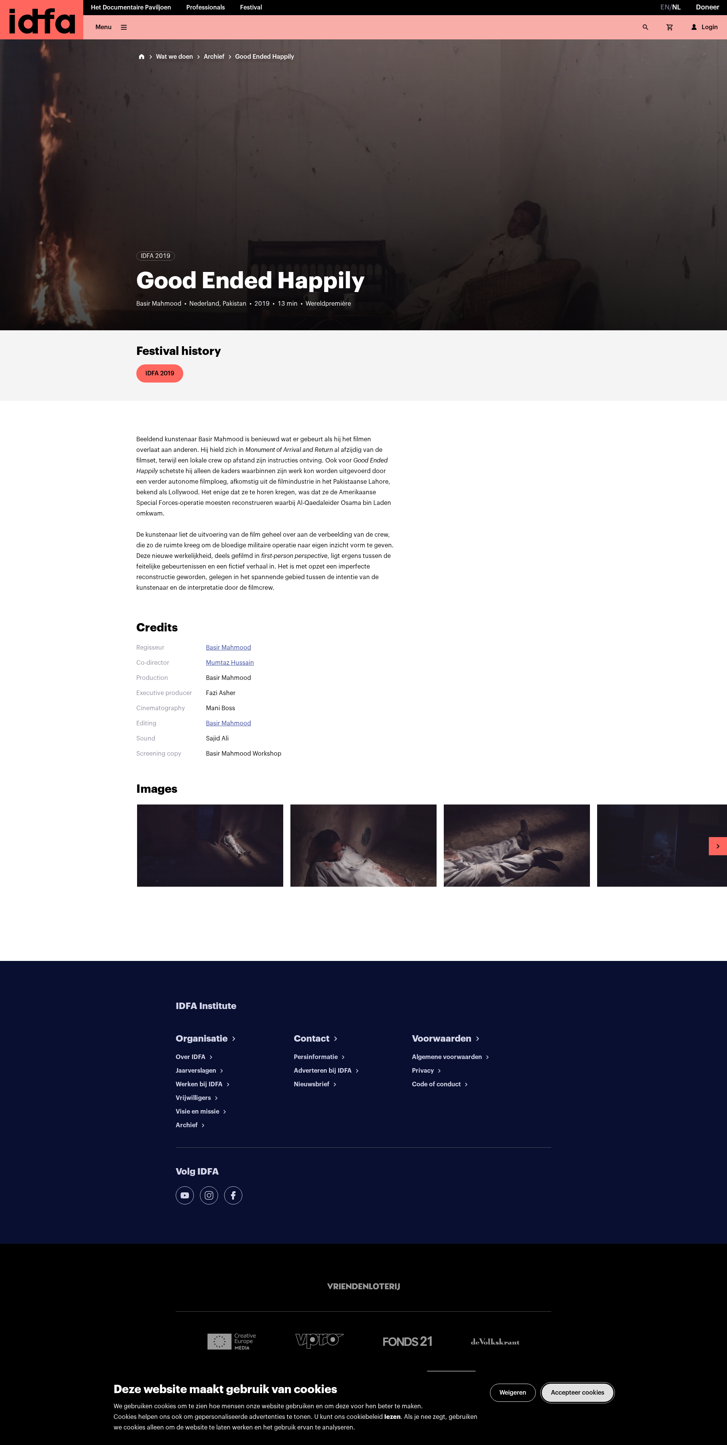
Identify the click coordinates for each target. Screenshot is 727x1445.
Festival (251, 8)
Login (710, 27)
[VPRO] (319, 1341)
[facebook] (233, 1195)
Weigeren (512, 1393)
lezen (392, 1417)
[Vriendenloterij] (363, 1286)
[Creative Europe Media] (231, 1341)
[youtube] (185, 1195)
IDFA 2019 (159, 373)
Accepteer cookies (577, 1393)
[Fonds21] (407, 1341)
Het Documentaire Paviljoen (131, 8)
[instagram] (209, 1195)
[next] (718, 846)
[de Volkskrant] (495, 1341)
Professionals (205, 8)
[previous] (9, 846)
